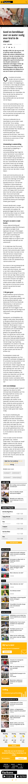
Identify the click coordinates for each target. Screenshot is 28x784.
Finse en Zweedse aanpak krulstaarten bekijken (16, 492)
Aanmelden (7, 652)
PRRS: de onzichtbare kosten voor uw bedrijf (17, 667)
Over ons (6, 764)
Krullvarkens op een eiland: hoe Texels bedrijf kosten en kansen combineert (18, 616)
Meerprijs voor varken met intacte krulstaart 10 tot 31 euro (16, 500)
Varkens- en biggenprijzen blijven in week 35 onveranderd (18, 710)
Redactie (20, 764)
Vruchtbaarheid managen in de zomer (17, 674)
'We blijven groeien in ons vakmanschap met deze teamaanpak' (16, 629)
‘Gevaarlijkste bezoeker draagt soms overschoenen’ (17, 604)
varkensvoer (15, 473)
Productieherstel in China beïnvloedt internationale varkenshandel (16, 703)
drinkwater (7, 477)
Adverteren (15, 766)
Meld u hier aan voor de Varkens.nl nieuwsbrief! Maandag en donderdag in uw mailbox (14, 753)
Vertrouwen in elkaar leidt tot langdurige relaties (17, 560)
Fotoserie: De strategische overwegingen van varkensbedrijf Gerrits (16, 660)
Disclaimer (20, 768)
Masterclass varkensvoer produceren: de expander (16, 680)
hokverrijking (17, 477)
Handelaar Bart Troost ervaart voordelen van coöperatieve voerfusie (17, 622)
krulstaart (7, 473)
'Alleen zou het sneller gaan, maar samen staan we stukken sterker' (17, 636)
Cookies (13, 768)
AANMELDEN (21, 758)
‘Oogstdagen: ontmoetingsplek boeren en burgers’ (18, 598)
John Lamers (9, 44)
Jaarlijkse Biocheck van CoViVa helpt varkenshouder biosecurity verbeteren (17, 716)
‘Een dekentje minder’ (15, 590)
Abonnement (6, 766)
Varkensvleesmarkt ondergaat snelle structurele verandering (17, 553)
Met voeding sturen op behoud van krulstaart (18, 485)
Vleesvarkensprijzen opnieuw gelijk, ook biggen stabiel (17, 566)
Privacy (7, 768)
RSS (21, 766)
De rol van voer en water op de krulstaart (13, 462)
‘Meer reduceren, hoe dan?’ (16, 573)
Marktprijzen (8, 507)
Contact (13, 764)
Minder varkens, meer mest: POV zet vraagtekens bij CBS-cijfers (17, 723)
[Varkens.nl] (14, 772)
